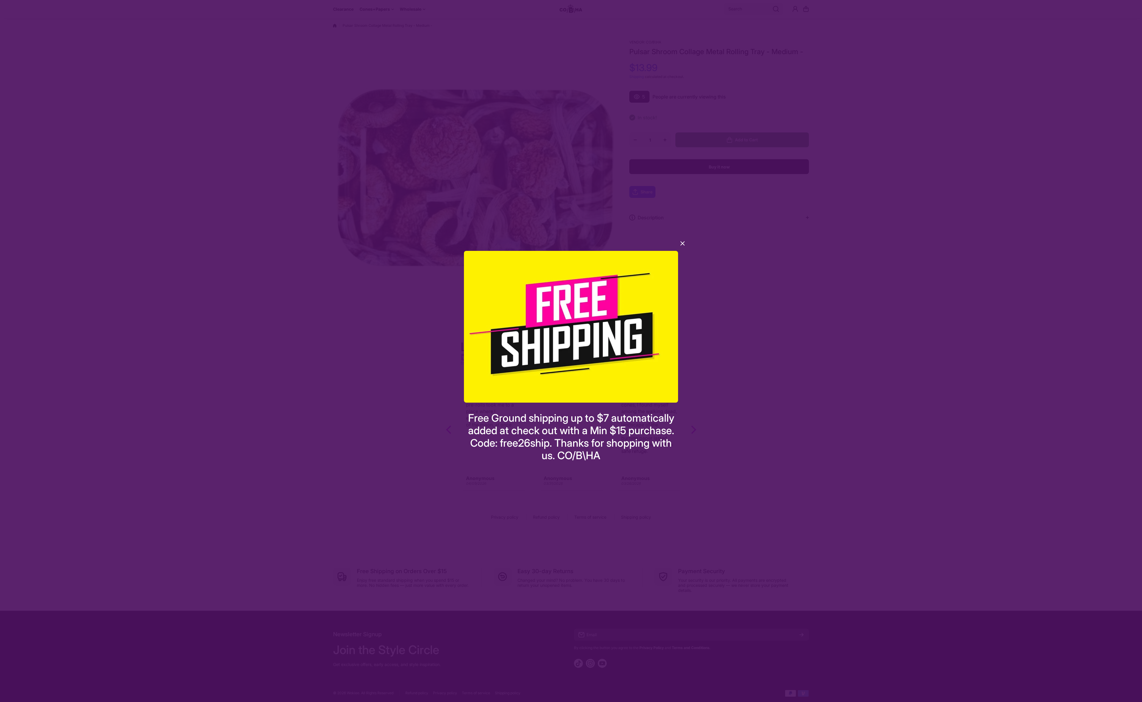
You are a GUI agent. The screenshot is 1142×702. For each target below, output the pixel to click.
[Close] (682, 245)
